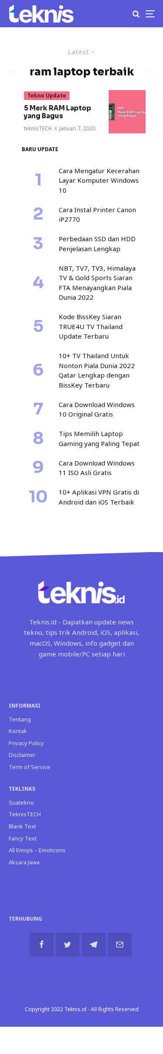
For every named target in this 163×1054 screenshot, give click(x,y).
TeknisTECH (25, 814)
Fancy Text (23, 838)
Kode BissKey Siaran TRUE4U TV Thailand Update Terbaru (91, 326)
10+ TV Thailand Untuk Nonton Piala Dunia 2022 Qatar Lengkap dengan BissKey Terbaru (97, 370)
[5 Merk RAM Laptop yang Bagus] (127, 111)
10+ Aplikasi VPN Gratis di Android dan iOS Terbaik (99, 497)
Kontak (18, 731)
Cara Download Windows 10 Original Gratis (97, 409)
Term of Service (29, 767)
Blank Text (22, 826)
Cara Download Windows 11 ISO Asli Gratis (97, 468)
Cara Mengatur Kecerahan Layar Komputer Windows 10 (99, 180)
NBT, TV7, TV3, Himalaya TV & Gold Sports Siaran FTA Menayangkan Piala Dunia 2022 (97, 283)
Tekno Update (46, 95)
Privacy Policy (26, 743)
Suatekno (21, 802)
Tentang (20, 719)
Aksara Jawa (24, 862)
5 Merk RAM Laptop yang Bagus (57, 112)
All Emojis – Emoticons (37, 850)
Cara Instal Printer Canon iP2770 (97, 214)
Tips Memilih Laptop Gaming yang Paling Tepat (99, 438)
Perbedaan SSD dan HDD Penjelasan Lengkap (97, 243)
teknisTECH (38, 128)
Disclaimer (22, 755)
